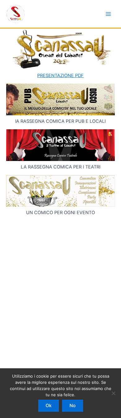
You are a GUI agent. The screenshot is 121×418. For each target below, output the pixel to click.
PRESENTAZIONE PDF (60, 75)
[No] (113, 393)
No (72, 405)
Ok (49, 405)
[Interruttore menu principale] (108, 14)
